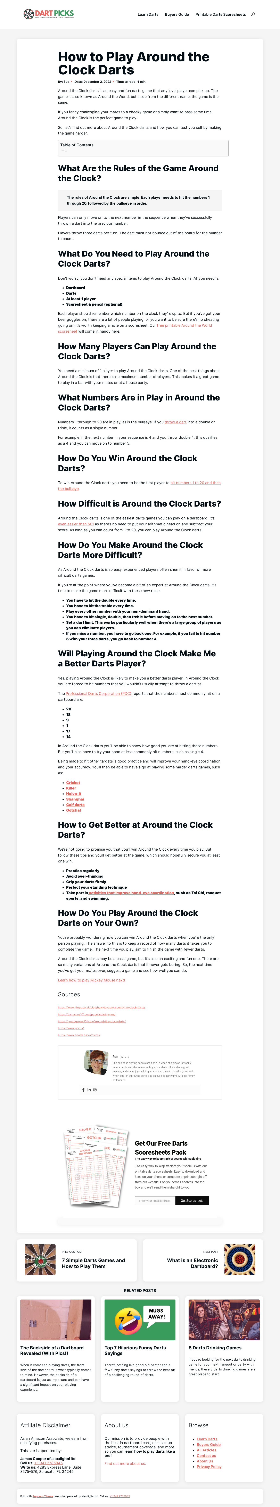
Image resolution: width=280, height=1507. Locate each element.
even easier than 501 (76, 524)
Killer (71, 788)
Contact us (206, 1455)
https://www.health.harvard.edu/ (79, 1035)
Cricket (73, 782)
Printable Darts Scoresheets (221, 14)
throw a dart (176, 422)
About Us (205, 1461)
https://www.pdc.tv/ (71, 1028)
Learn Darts (148, 14)
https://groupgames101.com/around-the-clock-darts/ (92, 1021)
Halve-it (73, 794)
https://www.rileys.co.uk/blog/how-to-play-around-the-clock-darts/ (101, 1007)
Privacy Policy (209, 1466)
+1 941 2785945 (48, 1463)
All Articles (206, 1450)
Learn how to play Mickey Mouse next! (91, 980)
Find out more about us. (125, 1463)
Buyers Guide (177, 14)
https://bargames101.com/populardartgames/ (86, 1014)
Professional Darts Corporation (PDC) (98, 693)
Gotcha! (73, 810)
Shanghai (75, 799)
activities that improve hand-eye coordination (131, 893)
